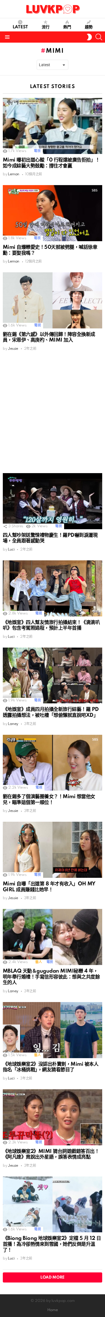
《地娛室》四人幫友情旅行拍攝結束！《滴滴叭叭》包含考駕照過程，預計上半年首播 (51, 625)
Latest (20, 27)
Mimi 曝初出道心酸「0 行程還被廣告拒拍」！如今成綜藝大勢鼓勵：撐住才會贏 (51, 163)
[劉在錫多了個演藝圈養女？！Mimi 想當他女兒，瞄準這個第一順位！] (52, 763)
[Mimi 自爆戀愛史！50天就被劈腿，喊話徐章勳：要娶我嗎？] (52, 213)
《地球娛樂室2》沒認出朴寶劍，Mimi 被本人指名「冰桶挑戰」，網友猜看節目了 (50, 1067)
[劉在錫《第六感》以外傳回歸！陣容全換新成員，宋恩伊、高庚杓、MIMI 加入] (52, 300)
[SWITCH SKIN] (89, 37)
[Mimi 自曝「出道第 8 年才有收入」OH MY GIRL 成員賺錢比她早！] (52, 850)
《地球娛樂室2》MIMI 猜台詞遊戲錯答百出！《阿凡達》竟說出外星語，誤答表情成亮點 (51, 1154)
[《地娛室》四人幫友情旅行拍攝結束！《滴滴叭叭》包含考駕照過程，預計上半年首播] (52, 588)
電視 (37, 151)
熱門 (67, 27)
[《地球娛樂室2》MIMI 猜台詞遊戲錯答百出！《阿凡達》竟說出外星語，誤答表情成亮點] (52, 1117)
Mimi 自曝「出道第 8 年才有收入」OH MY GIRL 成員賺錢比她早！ (49, 886)
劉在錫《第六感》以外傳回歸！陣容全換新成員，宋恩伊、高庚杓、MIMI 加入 (49, 337)
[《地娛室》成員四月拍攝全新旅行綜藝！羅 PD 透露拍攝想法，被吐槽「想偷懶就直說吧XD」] (52, 676)
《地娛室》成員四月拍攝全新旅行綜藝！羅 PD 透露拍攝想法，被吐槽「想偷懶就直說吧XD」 (51, 712)
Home (52, 1310)
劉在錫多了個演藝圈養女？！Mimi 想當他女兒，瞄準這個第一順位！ (49, 799)
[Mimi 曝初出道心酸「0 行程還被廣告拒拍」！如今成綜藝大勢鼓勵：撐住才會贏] (52, 126)
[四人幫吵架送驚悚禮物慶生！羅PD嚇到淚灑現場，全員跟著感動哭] (52, 501)
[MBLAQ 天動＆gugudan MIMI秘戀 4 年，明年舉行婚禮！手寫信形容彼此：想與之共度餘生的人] (52, 937)
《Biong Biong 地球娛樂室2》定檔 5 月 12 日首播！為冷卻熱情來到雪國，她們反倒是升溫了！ (52, 1244)
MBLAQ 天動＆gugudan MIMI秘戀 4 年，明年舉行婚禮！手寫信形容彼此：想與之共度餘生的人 (51, 976)
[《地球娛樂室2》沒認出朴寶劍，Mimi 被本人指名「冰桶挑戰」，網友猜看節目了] (52, 1030)
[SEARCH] (98, 37)
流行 (46, 27)
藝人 (38, 962)
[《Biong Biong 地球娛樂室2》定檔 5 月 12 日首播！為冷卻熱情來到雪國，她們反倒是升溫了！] (52, 1204)
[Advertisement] (52, 412)
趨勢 (89, 27)
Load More (52, 1277)
